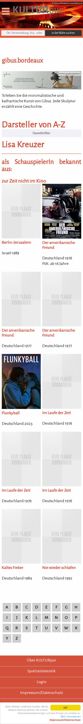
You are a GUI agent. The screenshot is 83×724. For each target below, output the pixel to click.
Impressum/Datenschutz (41, 692)
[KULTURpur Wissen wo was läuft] (39, 15)
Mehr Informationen (65, 718)
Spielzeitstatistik (41, 671)
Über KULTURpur (41, 660)
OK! (66, 707)
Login (41, 682)
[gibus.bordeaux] (41, 88)
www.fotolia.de (76, 3)
